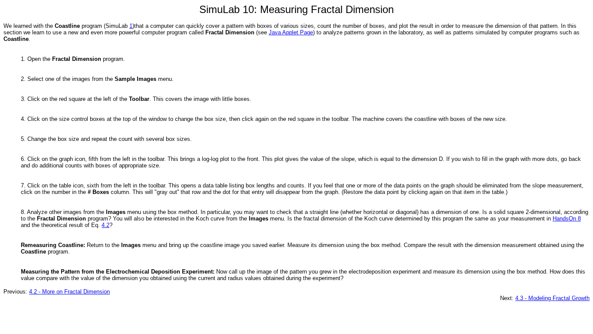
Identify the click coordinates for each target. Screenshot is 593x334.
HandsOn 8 (567, 218)
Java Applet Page (291, 32)
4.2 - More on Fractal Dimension (69, 291)
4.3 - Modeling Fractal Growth (552, 298)
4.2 (105, 225)
